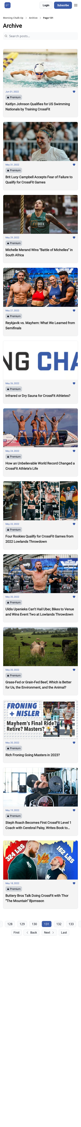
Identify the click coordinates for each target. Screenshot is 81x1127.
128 (9, 924)
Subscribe (63, 5)
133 (71, 924)
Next (47, 932)
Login (46, 5)
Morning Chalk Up (13, 17)
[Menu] (75, 4)
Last (64, 932)
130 (34, 924)
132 (58, 924)
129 (22, 924)
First (16, 932)
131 (46, 924)
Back (33, 932)
